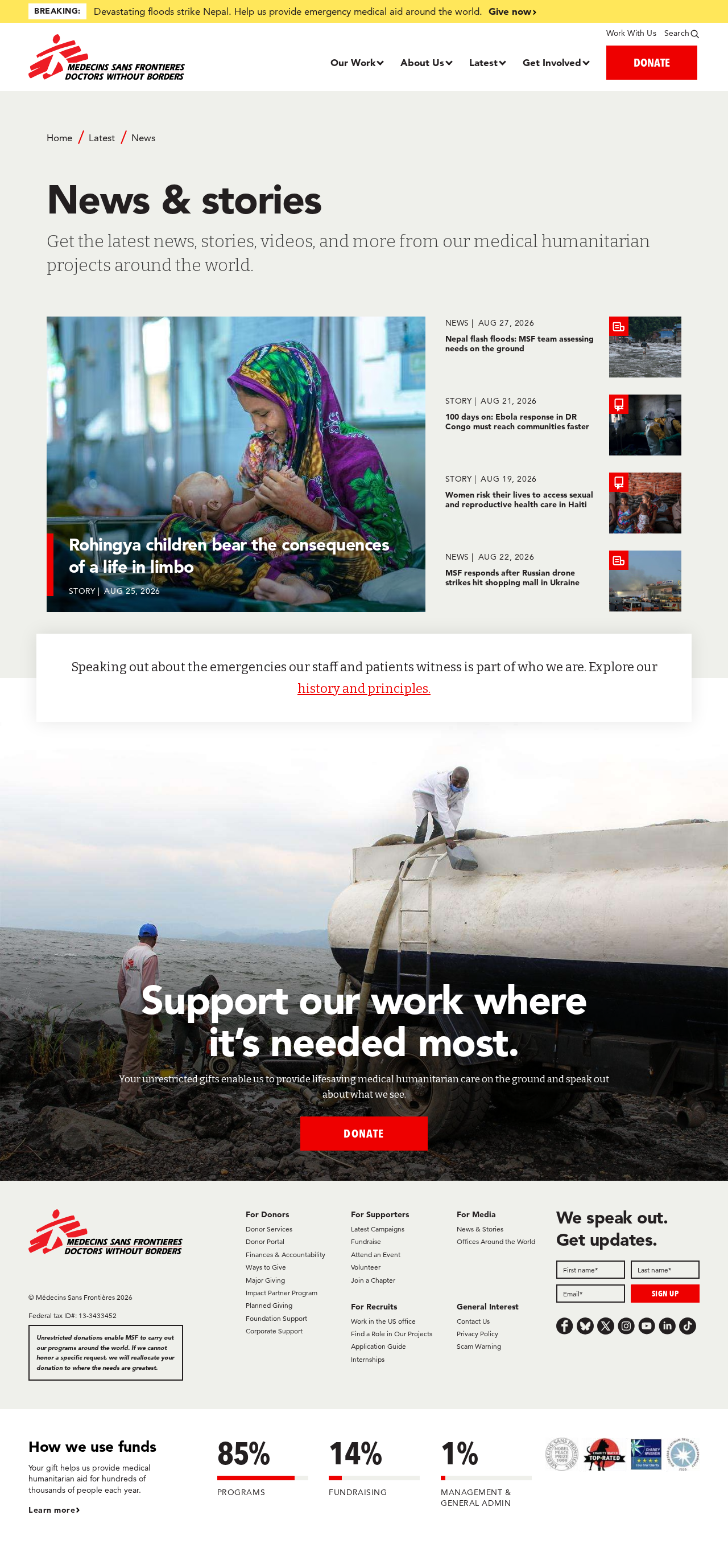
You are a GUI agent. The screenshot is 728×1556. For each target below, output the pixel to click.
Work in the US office (383, 1321)
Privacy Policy (477, 1333)
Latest (483, 62)
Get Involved (552, 62)
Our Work (352, 62)
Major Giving (265, 1280)
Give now (510, 11)
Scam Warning (479, 1346)
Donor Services (269, 1229)
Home (59, 137)
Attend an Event (375, 1254)
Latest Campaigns (377, 1229)
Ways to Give (266, 1267)
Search (676, 33)
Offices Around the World (496, 1241)
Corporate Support (274, 1331)
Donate (364, 1133)
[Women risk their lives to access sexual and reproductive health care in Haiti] (563, 503)
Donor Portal (265, 1241)
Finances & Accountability (285, 1254)
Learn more (51, 1510)
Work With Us (631, 33)
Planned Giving (269, 1305)
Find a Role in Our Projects (391, 1333)
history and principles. (364, 688)
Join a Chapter (373, 1280)
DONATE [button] (652, 62)
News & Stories (480, 1229)
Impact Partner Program (281, 1292)
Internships (367, 1359)
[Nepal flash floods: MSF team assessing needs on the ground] (563, 347)
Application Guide (378, 1346)
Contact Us (473, 1321)
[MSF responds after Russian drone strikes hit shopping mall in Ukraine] (563, 581)
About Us (422, 62)
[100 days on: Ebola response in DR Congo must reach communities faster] (563, 425)
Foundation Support (276, 1318)
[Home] (112, 57)
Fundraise (366, 1241)
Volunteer (365, 1267)
